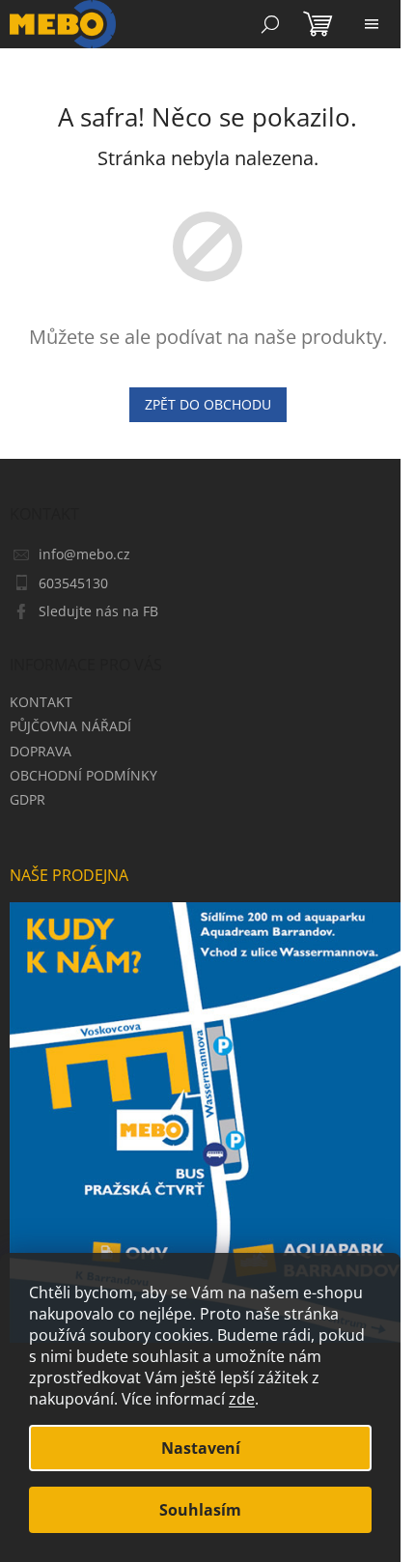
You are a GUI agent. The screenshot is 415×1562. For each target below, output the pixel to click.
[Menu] (371, 24)
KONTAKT (41, 702)
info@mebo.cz (84, 554)
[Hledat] (270, 24)
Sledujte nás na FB (98, 611)
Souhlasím (200, 1509)
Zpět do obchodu (208, 404)
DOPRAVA (40, 751)
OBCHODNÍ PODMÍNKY (83, 775)
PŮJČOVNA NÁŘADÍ (70, 726)
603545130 (73, 583)
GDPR (27, 799)
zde (242, 1398)
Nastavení (200, 1448)
